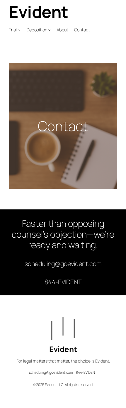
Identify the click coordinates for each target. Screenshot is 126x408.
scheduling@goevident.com (51, 372)
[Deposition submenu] (49, 29)
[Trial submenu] (19, 29)
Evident (38, 11)
